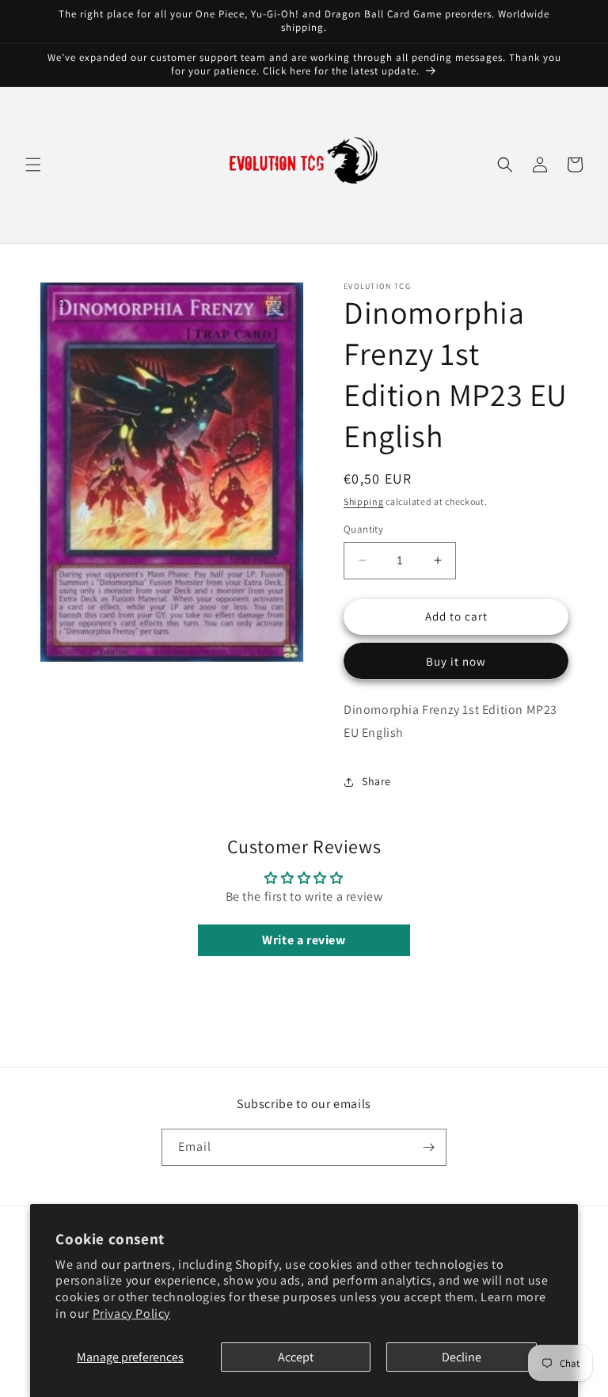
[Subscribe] (428, 1147)
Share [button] (376, 781)
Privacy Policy (131, 1313)
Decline (461, 1357)
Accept (296, 1357)
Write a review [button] (303, 940)
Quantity (363, 529)
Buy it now (456, 661)
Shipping (364, 501)
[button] (33, 164)
